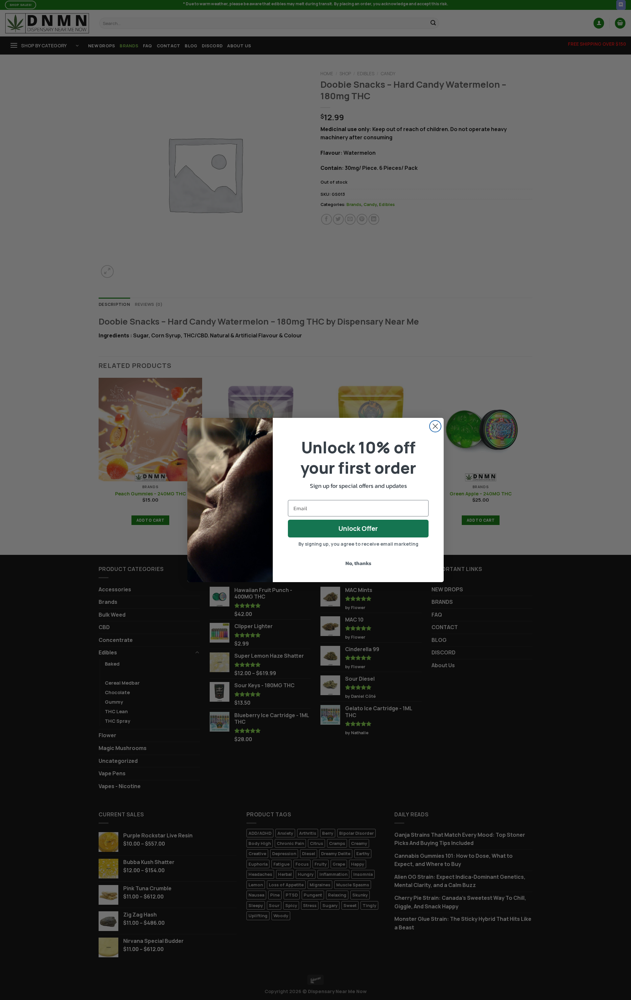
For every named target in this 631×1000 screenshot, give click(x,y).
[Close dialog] (435, 426)
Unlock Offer (358, 528)
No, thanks (358, 563)
